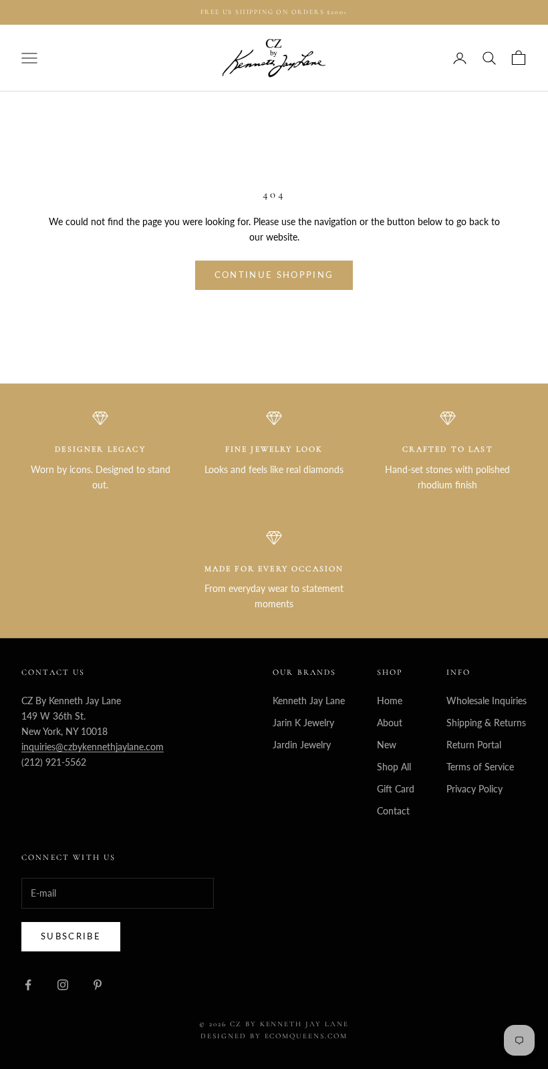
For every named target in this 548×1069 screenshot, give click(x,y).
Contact (393, 810)
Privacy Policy (474, 788)
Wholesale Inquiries (486, 700)
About (389, 722)
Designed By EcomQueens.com (274, 1036)
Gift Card (395, 788)
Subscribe (71, 936)
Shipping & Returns (486, 722)
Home (389, 700)
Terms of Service (480, 766)
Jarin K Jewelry (303, 722)
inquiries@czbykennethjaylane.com (92, 746)
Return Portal (473, 744)
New (386, 744)
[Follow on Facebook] (28, 984)
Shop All (394, 766)
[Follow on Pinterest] (97, 984)
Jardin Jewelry (302, 744)
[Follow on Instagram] (63, 984)
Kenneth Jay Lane (309, 700)
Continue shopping (274, 274)
